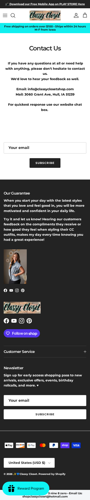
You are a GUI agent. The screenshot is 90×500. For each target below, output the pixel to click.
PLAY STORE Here (72, 4)
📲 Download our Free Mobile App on (32, 4)
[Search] (15, 15)
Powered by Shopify (52, 474)
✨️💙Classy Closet (25, 474)
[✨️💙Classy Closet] (45, 15)
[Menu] (5, 15)
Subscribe (45, 163)
